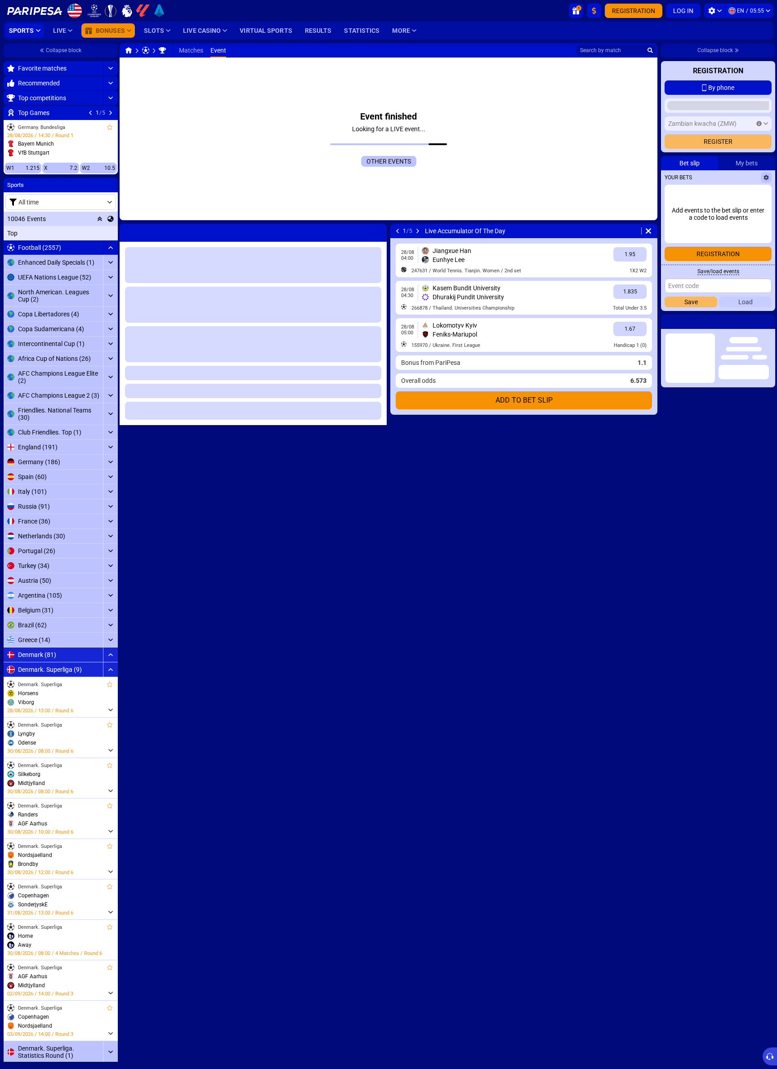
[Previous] (90, 112)
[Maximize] (110, 68)
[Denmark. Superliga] (162, 50)
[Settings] (714, 11)
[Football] (145, 50)
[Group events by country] (110, 218)
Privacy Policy (688, 256)
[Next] (110, 112)
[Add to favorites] (109, 127)
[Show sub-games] (110, 710)
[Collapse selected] (99, 218)
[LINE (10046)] (128, 50)
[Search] (650, 50)
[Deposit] (594, 11)
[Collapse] (110, 247)
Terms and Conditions (739, 251)
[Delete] (648, 231)
